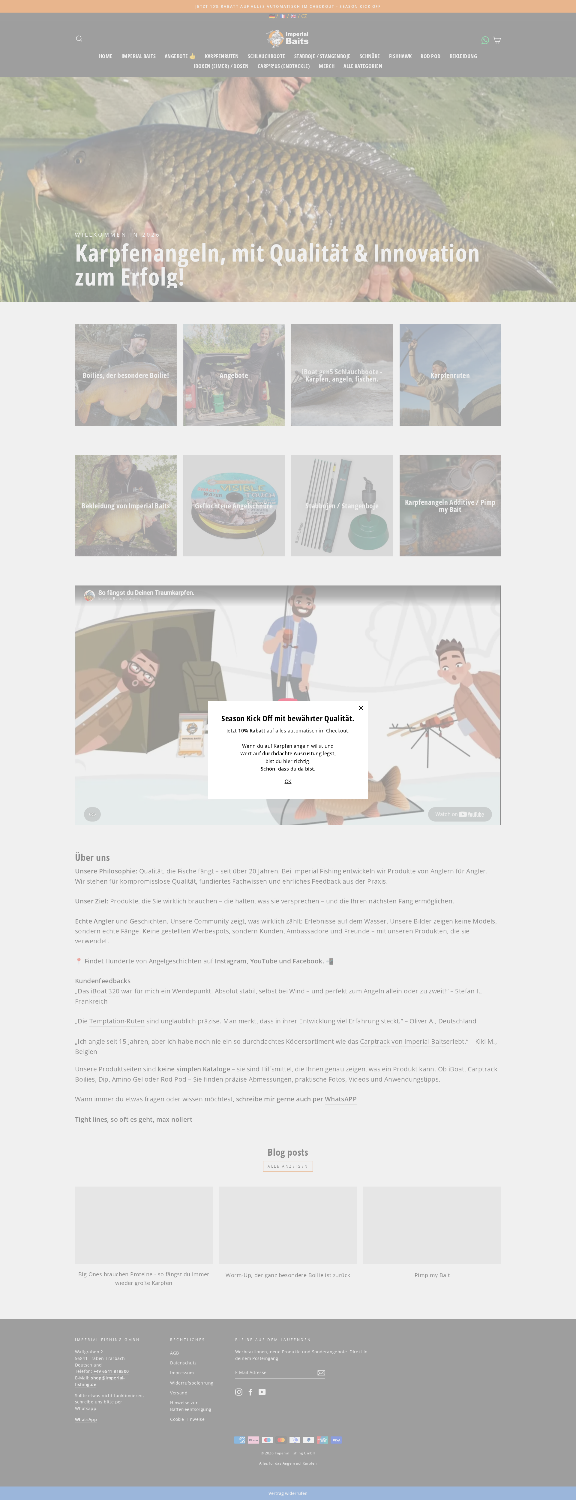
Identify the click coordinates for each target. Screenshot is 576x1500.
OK (288, 781)
